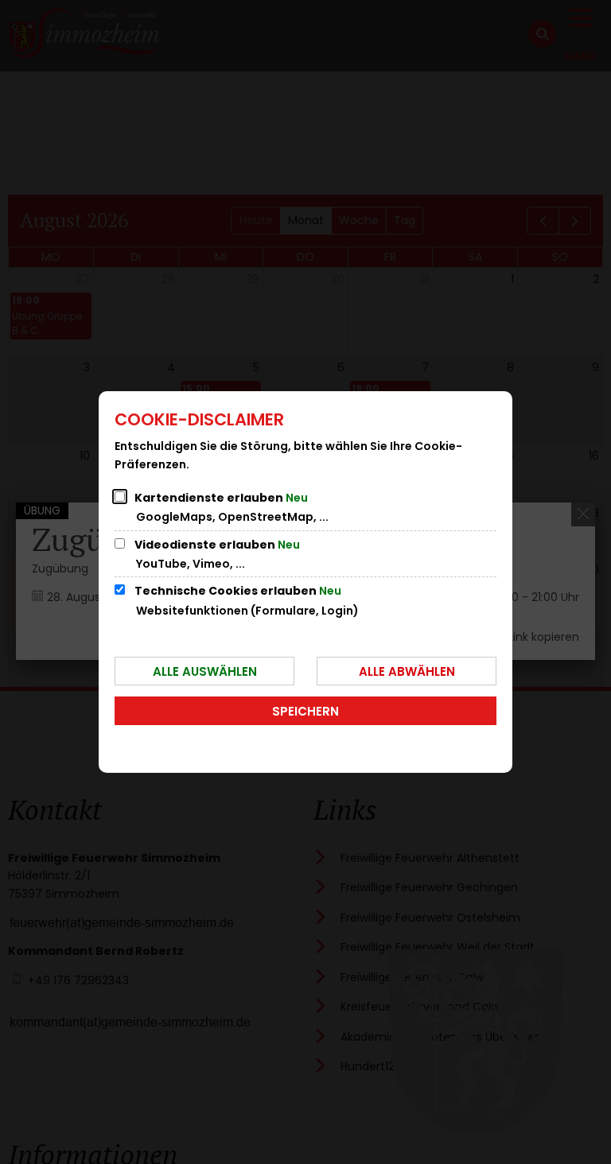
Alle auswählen (205, 671)
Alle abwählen (407, 671)
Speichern (305, 711)
